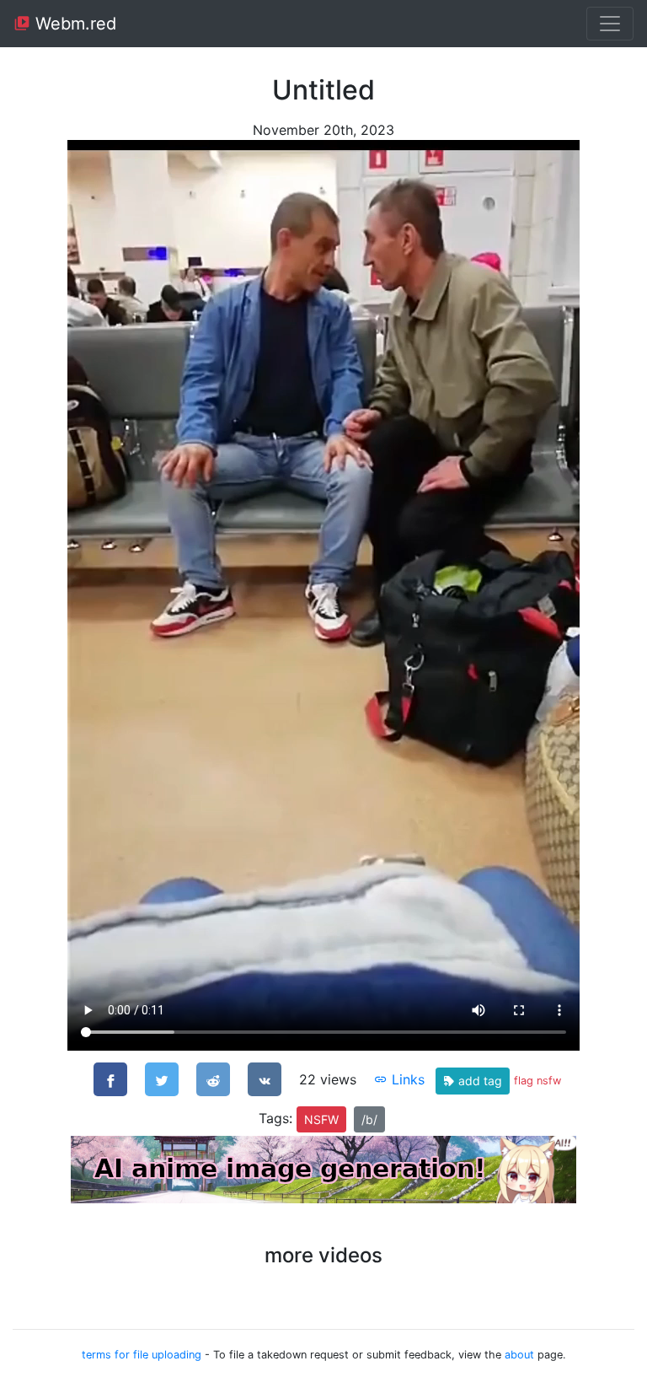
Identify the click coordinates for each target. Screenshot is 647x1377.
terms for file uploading (141, 1354)
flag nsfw (537, 1080)
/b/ (369, 1119)
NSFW (321, 1119)
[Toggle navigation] (610, 23)
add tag (478, 1080)
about (519, 1354)
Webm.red (73, 23)
